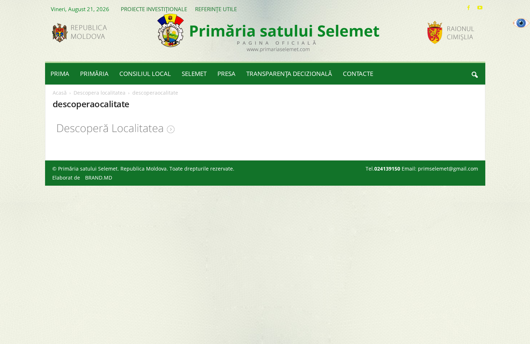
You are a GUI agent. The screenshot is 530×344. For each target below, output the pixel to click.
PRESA (226, 73)
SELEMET (194, 73)
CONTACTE (358, 73)
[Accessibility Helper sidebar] (521, 23)
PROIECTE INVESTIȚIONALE (154, 9)
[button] (474, 74)
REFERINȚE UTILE (216, 9)
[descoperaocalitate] (265, 128)
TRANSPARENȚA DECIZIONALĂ (289, 73)
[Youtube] (480, 8)
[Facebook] (468, 8)
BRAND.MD (98, 177)
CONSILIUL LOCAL (145, 73)
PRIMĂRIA (94, 73)
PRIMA (59, 73)
